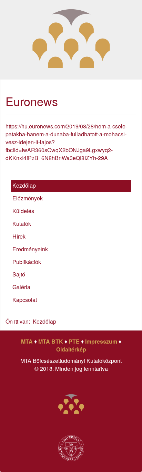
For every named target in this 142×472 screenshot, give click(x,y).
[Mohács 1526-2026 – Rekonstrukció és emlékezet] (71, 38)
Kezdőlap (24, 185)
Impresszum (101, 341)
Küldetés (23, 211)
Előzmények (27, 198)
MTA (27, 341)
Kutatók (21, 224)
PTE (74, 341)
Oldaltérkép (71, 349)
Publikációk (26, 262)
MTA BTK (50, 341)
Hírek (19, 236)
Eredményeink (30, 249)
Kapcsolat (24, 300)
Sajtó (18, 274)
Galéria (21, 287)
